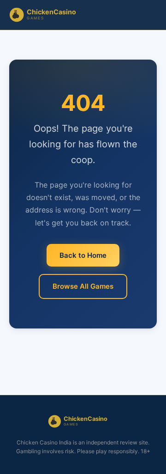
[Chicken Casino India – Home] (48, 14)
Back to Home (83, 255)
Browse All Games (83, 286)
